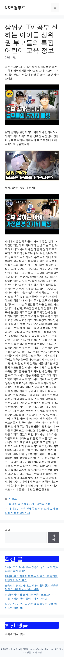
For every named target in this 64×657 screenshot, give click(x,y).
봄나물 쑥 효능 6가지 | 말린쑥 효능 (29, 503)
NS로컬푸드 (15, 7)
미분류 (13, 499)
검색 (7, 529)
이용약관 (37, 652)
